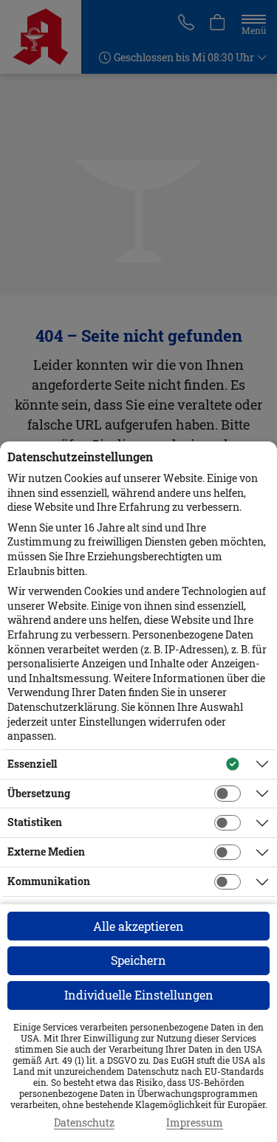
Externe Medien (46, 852)
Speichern (138, 960)
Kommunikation (48, 881)
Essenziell (32, 764)
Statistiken (34, 822)
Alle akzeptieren (138, 926)
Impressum (194, 1122)
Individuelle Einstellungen (138, 994)
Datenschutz (84, 1122)
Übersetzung (38, 793)
